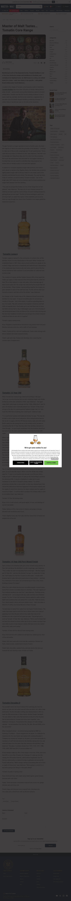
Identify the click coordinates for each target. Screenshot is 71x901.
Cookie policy (55, 458)
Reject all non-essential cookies (36, 463)
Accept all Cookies (51, 462)
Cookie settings (20, 462)
